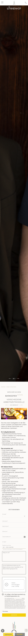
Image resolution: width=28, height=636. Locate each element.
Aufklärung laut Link (18, 598)
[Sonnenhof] (14, 3)
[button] (2, 630)
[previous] (7, 405)
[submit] (14, 615)
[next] (20, 405)
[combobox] (4, 547)
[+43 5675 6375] (26, 3)
